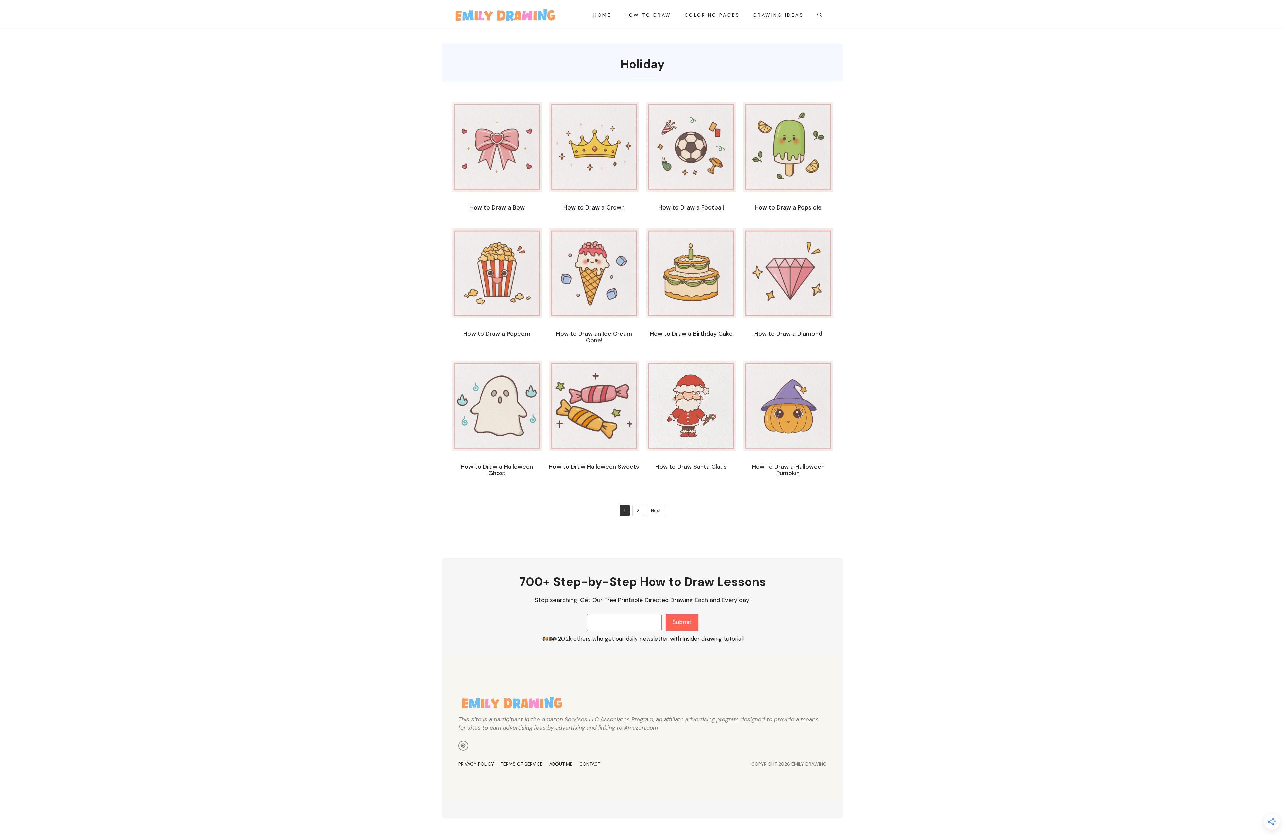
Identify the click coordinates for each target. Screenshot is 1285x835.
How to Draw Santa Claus (691, 467)
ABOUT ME (561, 764)
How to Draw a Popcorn (496, 334)
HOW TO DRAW (648, 15)
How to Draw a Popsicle (788, 207)
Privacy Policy (476, 764)
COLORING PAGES (712, 15)
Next (656, 510)
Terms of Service (522, 764)
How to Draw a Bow (497, 207)
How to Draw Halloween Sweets (594, 467)
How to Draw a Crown (594, 207)
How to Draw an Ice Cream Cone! (594, 337)
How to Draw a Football (691, 207)
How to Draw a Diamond (788, 334)
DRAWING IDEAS (778, 15)
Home (602, 15)
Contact (589, 764)
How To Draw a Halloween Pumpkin (788, 470)
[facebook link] (463, 746)
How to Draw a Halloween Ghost (497, 470)
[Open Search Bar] (820, 15)
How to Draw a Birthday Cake (691, 334)
